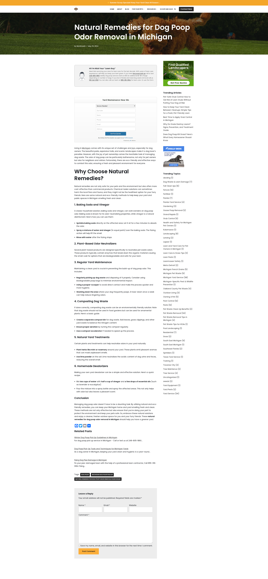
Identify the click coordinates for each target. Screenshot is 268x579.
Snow (165, 336)
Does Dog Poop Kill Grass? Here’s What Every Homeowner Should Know (177, 137)
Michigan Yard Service (173, 277)
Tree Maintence (170, 369)
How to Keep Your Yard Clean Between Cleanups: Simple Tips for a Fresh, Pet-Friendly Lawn (177, 110)
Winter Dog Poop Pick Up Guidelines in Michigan (95, 437)
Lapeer (166, 242)
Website (132, 505)
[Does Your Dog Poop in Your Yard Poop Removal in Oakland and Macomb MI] (76, 9)
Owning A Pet (169, 297)
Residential (168, 332)
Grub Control (169, 218)
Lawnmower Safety (172, 261)
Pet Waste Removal (172, 313)
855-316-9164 (126, 80)
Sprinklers (167, 353)
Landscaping (169, 233)
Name (82, 505)
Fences (166, 190)
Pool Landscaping (171, 328)
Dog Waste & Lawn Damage (176, 182)
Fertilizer (166, 194)
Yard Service (169, 393)
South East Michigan (172, 340)
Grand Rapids (169, 214)
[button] (156, 9)
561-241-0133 (93, 80)
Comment (84, 515)
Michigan (86, 148)
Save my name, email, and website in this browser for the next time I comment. (116, 545)
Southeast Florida (171, 349)
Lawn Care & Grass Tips (173, 253)
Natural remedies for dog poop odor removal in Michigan (97, 479)
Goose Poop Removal (173, 210)
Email (107, 505)
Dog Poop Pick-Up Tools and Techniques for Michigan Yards (101, 448)
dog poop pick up (139, 73)
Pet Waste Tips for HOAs (174, 324)
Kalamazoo (168, 229)
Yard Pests (168, 389)
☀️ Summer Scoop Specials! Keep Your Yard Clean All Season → (134, 3)
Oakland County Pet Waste (175, 288)
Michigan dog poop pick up (102, 474)
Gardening (168, 206)
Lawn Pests (168, 257)
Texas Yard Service (171, 357)
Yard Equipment (170, 385)
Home (112, 9)
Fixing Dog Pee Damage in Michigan (90, 460)
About (119, 9)
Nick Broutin (81, 46)
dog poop (85, 474)
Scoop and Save (166, 9)
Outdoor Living (169, 292)
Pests (165, 305)
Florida (166, 198)
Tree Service (168, 373)
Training (167, 361)
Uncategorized (170, 377)
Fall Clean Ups (169, 186)
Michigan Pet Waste (172, 273)
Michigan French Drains (173, 269)
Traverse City (169, 365)
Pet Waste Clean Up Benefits (176, 309)
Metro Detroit (169, 265)
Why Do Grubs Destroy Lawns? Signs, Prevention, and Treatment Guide (178, 127)
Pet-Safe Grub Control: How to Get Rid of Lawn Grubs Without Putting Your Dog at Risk (177, 100)
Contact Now (186, 9)
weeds (166, 381)
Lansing (166, 238)
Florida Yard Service (172, 202)
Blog (127, 9)
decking (166, 178)
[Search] (175, 9)
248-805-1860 (94, 76)
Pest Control (168, 301)
